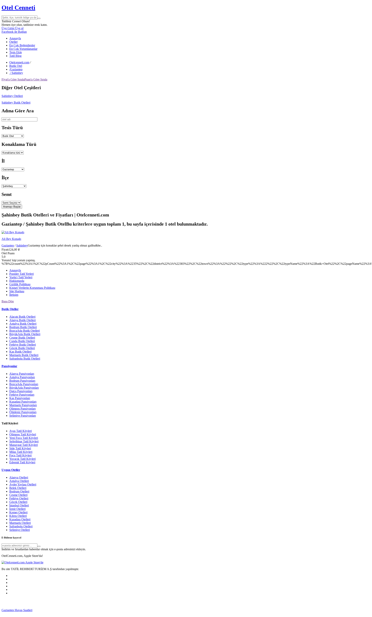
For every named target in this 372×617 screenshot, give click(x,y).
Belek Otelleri (17, 488)
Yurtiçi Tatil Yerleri (20, 277)
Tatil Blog (15, 55)
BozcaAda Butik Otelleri (24, 330)
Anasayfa (15, 38)
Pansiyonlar (9, 366)
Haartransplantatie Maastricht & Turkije (34, 613)
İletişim (13, 294)
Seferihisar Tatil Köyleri (24, 441)
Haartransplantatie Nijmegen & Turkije (145, 610)
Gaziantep (8, 245)
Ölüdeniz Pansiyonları (22, 412)
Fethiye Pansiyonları (21, 394)
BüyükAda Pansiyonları (24, 387)
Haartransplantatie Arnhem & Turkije (192, 610)
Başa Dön (8, 301)
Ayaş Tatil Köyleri (20, 431)
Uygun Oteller (11, 470)
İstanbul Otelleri (19, 505)
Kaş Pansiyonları (19, 398)
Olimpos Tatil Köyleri (22, 434)
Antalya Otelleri (19, 481)
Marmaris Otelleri (20, 522)
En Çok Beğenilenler (22, 45)
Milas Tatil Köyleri (20, 451)
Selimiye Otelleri (19, 529)
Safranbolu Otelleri (21, 526)
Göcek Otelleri (18, 502)
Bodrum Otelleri (19, 491)
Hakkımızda (16, 280)
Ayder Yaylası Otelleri (22, 484)
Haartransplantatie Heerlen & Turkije (99, 610)
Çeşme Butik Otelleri (22, 337)
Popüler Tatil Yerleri (21, 273)
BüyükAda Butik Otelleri (24, 334)
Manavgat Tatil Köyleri (23, 445)
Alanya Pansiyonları (21, 373)
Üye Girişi (8, 28)
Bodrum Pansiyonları (22, 380)
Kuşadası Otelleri (19, 519)
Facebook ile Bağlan (14, 31)
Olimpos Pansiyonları (22, 408)
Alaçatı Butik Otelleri (22, 316)
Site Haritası (16, 291)
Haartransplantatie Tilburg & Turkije (54, 610)
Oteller (13, 41)
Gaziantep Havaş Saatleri (17, 610)
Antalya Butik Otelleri (22, 323)
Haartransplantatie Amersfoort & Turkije (239, 610)
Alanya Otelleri (18, 477)
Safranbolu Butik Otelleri (24, 358)
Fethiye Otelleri (18, 498)
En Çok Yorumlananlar (23, 48)
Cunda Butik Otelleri (22, 341)
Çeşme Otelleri (18, 495)
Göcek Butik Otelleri (22, 348)
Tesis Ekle (15, 52)
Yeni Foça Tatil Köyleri (23, 438)
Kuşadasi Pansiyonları (22, 401)
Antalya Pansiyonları (22, 377)
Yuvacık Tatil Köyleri (22, 458)
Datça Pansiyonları (20, 391)
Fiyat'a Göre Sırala (13, 79)
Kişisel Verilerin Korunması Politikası (32, 287)
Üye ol (18, 28)
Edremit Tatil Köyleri (22, 462)
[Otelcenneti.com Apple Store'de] (22, 562)
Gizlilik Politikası (19, 284)
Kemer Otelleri (18, 512)
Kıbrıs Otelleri (18, 515)
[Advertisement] (31, 603)
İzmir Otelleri (17, 509)
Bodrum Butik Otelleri (23, 327)
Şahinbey (22, 245)
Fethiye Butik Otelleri (22, 344)
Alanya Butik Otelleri (22, 320)
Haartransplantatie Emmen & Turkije (81, 613)
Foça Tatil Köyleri (20, 455)
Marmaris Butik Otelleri (23, 355)
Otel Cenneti (18, 7)
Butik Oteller (10, 309)
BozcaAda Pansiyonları (23, 384)
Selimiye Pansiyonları (22, 415)
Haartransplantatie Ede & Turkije (123, 613)
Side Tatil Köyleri (20, 448)
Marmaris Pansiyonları (23, 405)
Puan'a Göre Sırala (35, 79)
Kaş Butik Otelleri (20, 351)
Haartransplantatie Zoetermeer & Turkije (288, 610)
